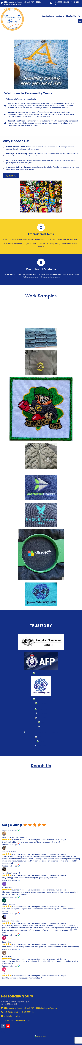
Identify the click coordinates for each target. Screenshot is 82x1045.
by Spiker (4, 1032)
